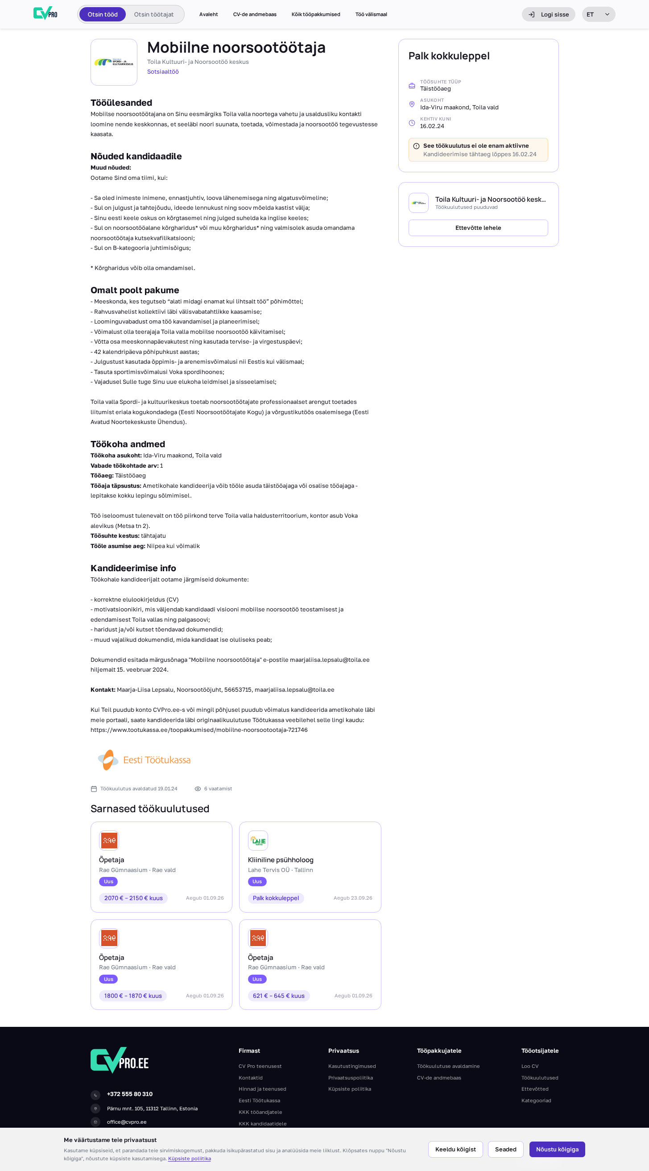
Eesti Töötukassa (259, 1100)
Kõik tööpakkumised (316, 14)
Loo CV (530, 1066)
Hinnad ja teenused (262, 1089)
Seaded (506, 1149)
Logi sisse (555, 14)
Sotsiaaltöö (163, 71)
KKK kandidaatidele (263, 1123)
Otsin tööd (103, 14)
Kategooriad (536, 1100)
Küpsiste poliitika (189, 1158)
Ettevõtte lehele (478, 227)
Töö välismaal (371, 14)
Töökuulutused (539, 1077)
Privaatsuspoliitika (350, 1077)
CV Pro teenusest (260, 1066)
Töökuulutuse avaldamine (448, 1066)
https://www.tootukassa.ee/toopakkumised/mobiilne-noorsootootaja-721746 (199, 729)
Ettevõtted (535, 1089)
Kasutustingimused (352, 1066)
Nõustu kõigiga (557, 1149)
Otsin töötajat (154, 14)
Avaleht (208, 14)
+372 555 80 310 (130, 1093)
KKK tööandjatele (260, 1112)
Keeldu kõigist (455, 1149)
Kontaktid (251, 1077)
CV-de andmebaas (255, 14)
